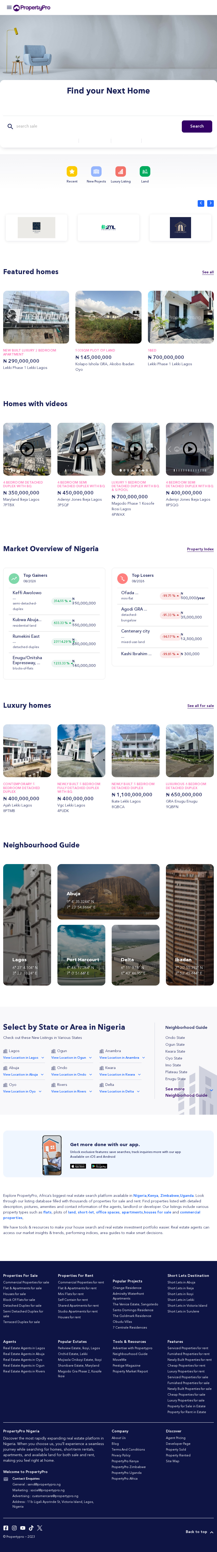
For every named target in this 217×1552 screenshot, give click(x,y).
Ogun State (175, 1045)
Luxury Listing (121, 181)
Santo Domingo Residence (133, 1310)
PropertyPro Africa (125, 1478)
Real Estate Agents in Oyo (22, 1360)
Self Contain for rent (73, 1300)
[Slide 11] (39, 470)
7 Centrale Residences (130, 1327)
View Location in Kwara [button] (117, 1074)
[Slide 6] (27, 470)
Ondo (62, 1068)
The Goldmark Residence (132, 1316)
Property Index (200, 549)
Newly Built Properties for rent (190, 1360)
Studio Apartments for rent (78, 1311)
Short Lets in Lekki (181, 1300)
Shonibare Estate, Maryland (78, 1365)
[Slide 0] (11, 470)
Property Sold (176, 1449)
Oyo (12, 1085)
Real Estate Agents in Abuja (23, 1354)
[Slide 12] (42, 470)
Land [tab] (142, 109)
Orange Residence (127, 1288)
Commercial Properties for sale (26, 1282)
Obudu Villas (122, 1322)
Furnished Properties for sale (189, 1383)
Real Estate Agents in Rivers (24, 1371)
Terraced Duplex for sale (21, 1322)
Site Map (172, 1461)
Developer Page (178, 1444)
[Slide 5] (24, 470)
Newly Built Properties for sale (190, 1389)
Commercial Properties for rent (81, 1282)
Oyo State (173, 1058)
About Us (118, 1438)
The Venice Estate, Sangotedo (135, 1304)
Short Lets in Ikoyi (180, 1294)
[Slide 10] (37, 470)
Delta (109, 1085)
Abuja (14, 1068)
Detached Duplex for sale (22, 1305)
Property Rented (178, 1455)
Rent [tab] (92, 109)
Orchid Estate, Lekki (73, 1354)
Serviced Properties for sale (188, 1377)
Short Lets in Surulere (183, 1311)
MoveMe (119, 1360)
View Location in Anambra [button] (119, 1057)
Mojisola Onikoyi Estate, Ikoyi (80, 1360)
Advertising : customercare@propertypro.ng (45, 1496)
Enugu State (175, 1079)
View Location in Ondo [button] (68, 1074)
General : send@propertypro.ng (36, 1484)
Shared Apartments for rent (78, 1305)
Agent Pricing (176, 1438)
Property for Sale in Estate (187, 1406)
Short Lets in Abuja (181, 1282)
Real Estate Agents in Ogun (23, 1365)
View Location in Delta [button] (117, 1091)
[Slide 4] (21, 470)
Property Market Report (130, 1371)
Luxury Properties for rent (186, 1371)
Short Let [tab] (117, 109)
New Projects (96, 181)
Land (145, 181)
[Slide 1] (14, 470)
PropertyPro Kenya (125, 1461)
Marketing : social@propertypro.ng (38, 1490)
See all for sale (200, 706)
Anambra (113, 1051)
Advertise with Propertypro (132, 1348)
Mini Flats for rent (71, 1294)
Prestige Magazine (127, 1365)
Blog (115, 1444)
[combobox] (60, 140)
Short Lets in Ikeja (181, 1288)
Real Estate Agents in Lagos (24, 1348)
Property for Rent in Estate (187, 1412)
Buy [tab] (73, 109)
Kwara (110, 1068)
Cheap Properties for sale (186, 1394)
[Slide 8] (32, 470)
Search (197, 126)
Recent (72, 181)
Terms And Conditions (128, 1449)
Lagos (14, 1051)
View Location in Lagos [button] (20, 1057)
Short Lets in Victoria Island (187, 1305)
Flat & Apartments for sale (22, 1288)
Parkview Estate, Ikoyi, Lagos (79, 1348)
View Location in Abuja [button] (20, 1074)
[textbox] (60, 140)
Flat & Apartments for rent (77, 1288)
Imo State (173, 1065)
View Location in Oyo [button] (19, 1091)
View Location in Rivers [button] (68, 1091)
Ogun (62, 1051)
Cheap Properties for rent (186, 1365)
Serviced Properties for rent (188, 1348)
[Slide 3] (19, 470)
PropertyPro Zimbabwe (129, 1467)
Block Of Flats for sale (19, 1300)
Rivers (62, 1085)
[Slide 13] (94, 470)
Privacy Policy (121, 1455)
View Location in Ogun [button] (68, 1057)
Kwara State (175, 1051)
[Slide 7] (29, 470)
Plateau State (176, 1072)
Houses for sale (14, 1294)
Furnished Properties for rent (189, 1354)
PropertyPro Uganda (127, 1473)
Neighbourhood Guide (130, 1354)
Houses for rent (69, 1317)
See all (208, 272)
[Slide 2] (16, 470)
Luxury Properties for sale (186, 1400)
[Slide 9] (34, 470)
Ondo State (175, 1038)
